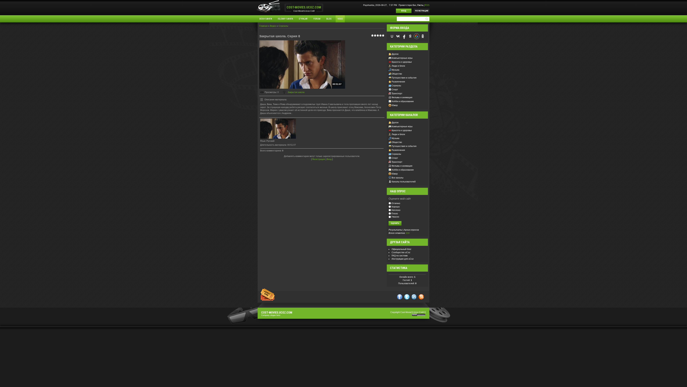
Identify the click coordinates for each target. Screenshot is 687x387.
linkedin (414, 297)
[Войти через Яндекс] (410, 36)
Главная (263, 26)
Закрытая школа (296, 92)
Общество (397, 74)
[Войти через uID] (392, 36)
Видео (273, 26)
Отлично (395, 203)
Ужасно (395, 217)
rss (421, 297)
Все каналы (397, 177)
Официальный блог (401, 249)
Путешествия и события (404, 78)
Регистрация (421, 11)
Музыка (395, 70)
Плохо (394, 213)
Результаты (395, 230)
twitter (407, 297)
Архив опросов (411, 230)
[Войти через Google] (416, 36)
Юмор (395, 105)
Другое (395, 54)
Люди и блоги (398, 66)
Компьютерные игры (402, 58)
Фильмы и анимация (402, 97)
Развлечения (398, 81)
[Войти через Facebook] (404, 36)
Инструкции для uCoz (403, 259)
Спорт (395, 89)
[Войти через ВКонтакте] (398, 36)
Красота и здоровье (402, 62)
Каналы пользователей (404, 181)
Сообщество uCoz (401, 252)
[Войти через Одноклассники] (422, 36)
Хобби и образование (403, 101)
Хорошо (395, 207)
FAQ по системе (400, 255)
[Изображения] (278, 129)
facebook (400, 297)
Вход (403, 11)
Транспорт (397, 93)
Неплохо (395, 210)
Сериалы (283, 26)
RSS (427, 5)
